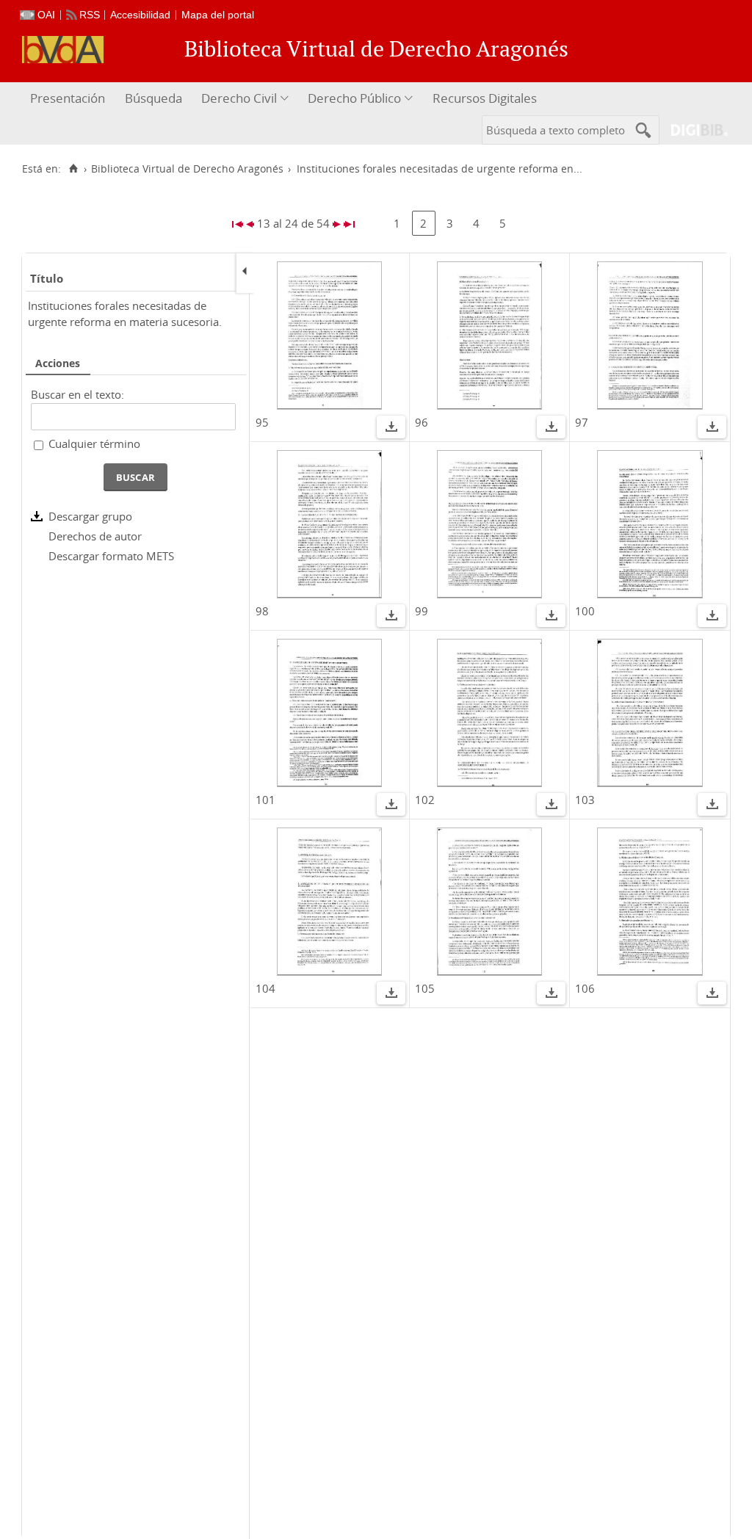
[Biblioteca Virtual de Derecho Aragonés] (63, 49)
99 (421, 611)
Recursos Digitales (485, 98)
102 (425, 799)
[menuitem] (69, 98)
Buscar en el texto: (77, 394)
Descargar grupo (90, 516)
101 (265, 799)
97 (581, 422)
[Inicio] (73, 169)
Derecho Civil (239, 98)
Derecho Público (354, 98)
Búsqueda (153, 98)
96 (421, 422)
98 (262, 611)
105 (425, 988)
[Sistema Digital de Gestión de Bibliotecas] (693, 129)
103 (585, 799)
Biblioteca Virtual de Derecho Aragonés (187, 168)
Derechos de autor (95, 536)
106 (585, 988)
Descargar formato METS (111, 555)
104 (265, 988)
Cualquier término (94, 443)
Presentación (67, 98)
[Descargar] (391, 428)
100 (585, 611)
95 (262, 422)
